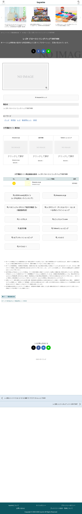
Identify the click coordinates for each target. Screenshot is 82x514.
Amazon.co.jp (60, 195)
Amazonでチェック (41, 97)
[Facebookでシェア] (38, 51)
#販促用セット (19, 301)
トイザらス (23, 219)
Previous (1, 18)
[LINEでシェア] (48, 51)
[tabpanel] (15, 17)
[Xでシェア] (33, 51)
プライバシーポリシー (68, 505)
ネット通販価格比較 (9, 296)
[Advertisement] (41, 320)
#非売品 (8, 301)
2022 (35, 120)
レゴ (18, 120)
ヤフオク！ (23, 246)
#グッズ (4, 301)
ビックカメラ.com (61, 219)
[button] (74, 178)
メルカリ (60, 237)
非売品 (13, 120)
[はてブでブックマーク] (43, 51)
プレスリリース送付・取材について (61, 508)
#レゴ (12, 301)
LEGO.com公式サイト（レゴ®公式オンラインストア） (22, 196)
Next (81, 18)
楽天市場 (23, 228)
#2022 (25, 301)
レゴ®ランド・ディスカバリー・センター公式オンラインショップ (60, 208)
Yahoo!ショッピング (60, 228)
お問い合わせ (20, 508)
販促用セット (27, 120)
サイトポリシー (41, 505)
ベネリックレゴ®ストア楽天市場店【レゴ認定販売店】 (22, 208)
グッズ (6, 120)
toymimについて (14, 505)
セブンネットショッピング (23, 237)
